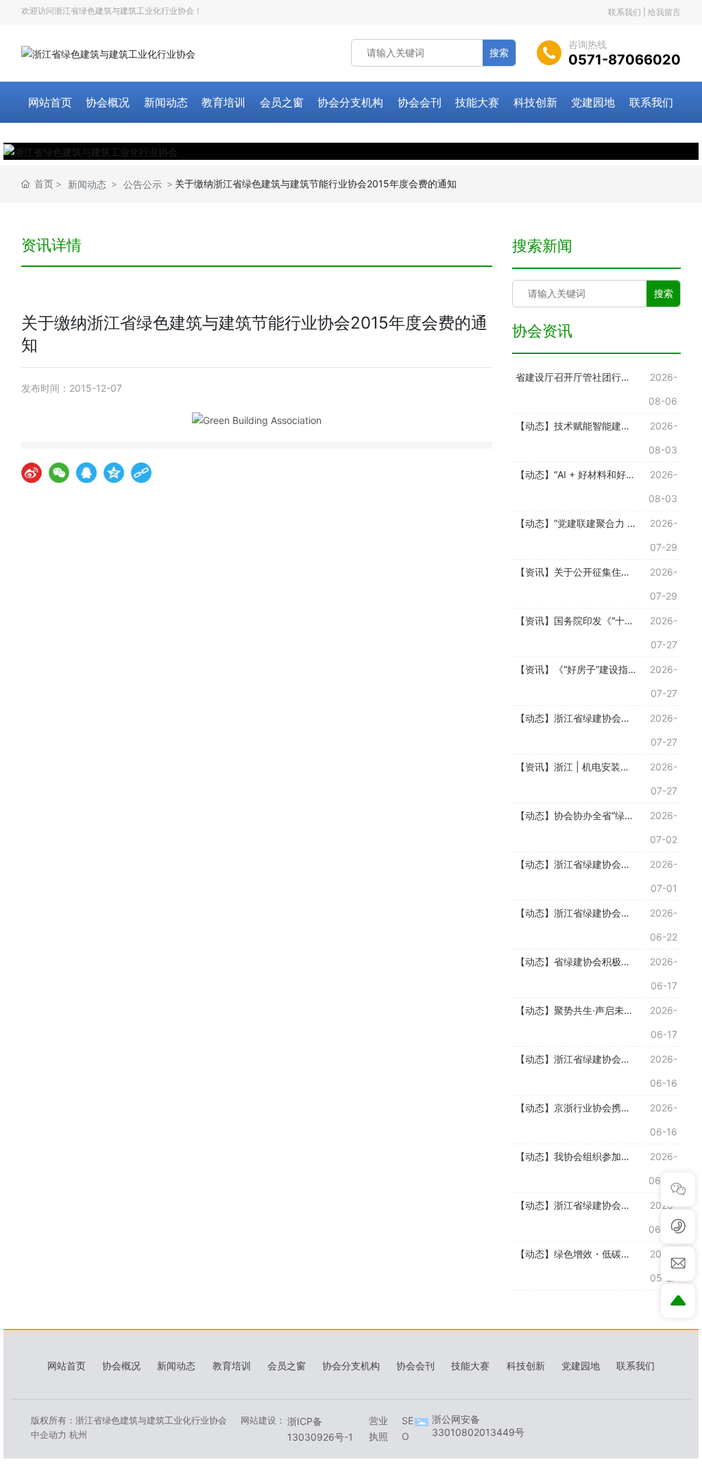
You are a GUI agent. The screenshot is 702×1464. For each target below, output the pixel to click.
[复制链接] (141, 472)
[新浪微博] (31, 472)
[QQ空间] (114, 472)
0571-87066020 (624, 59)
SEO (407, 1428)
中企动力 (48, 1434)
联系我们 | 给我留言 (644, 12)
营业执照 (378, 1428)
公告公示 (142, 184)
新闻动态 (87, 184)
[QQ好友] (86, 472)
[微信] (59, 472)
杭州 (78, 1434)
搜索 (499, 52)
